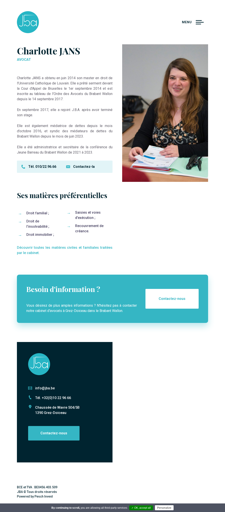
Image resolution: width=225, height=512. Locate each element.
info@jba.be (45, 388)
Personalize (164, 507)
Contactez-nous (172, 299)
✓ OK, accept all (141, 507)
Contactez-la (84, 167)
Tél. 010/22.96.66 (42, 167)
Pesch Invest (43, 496)
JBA (28, 22)
